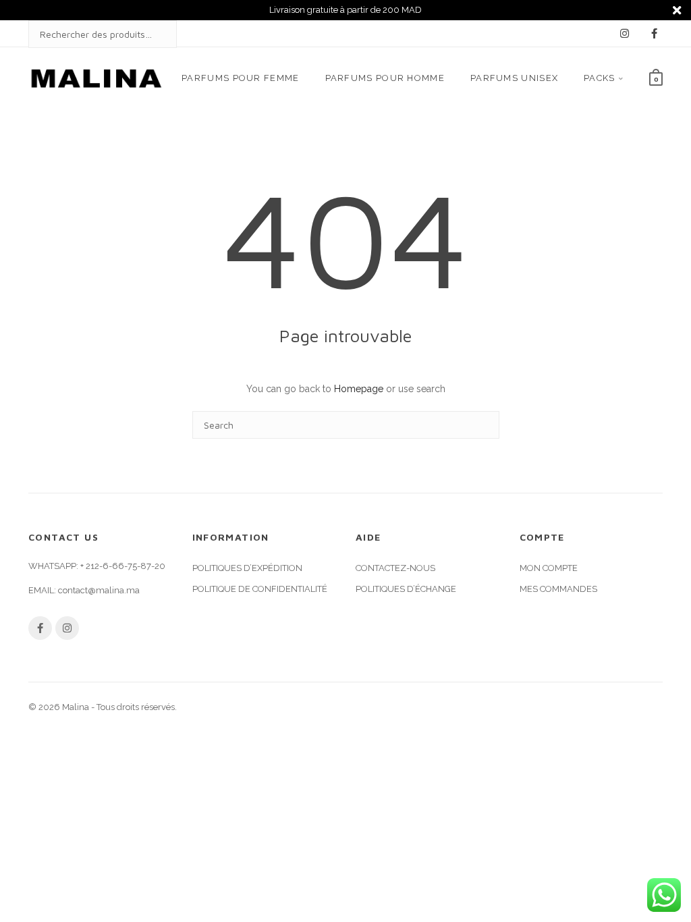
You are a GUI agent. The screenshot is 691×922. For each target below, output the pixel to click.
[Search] (153, 34)
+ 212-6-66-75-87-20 (122, 566)
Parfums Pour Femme (240, 78)
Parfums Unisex (514, 78)
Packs (599, 78)
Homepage (358, 388)
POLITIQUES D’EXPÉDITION (247, 568)
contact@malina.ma (99, 590)
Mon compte (549, 568)
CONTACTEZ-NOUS (395, 568)
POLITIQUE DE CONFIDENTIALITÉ (259, 589)
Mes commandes (558, 589)
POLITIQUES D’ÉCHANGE (406, 589)
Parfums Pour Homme (385, 78)
